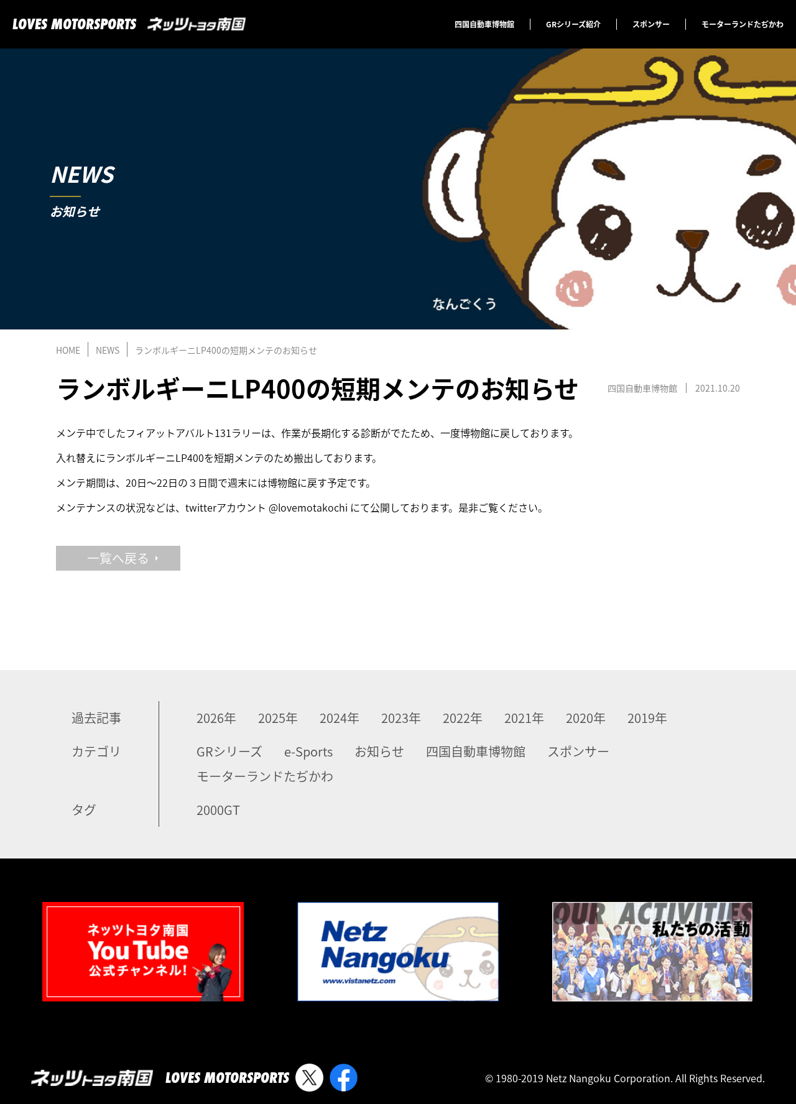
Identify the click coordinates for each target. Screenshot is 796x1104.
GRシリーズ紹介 (573, 24)
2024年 (339, 718)
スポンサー (651, 24)
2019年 (647, 718)
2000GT (218, 810)
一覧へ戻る (118, 558)
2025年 (278, 718)
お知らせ (379, 751)
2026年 (216, 718)
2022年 (463, 718)
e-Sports (308, 751)
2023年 (401, 718)
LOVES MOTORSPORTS (74, 24)
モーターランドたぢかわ (742, 24)
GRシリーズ (229, 751)
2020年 (586, 718)
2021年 (524, 718)
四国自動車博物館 (484, 24)
